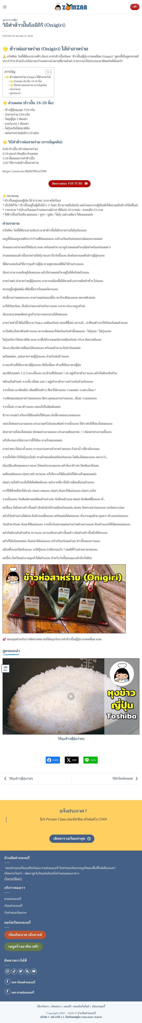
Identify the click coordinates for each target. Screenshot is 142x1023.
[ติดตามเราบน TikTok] (14, 972)
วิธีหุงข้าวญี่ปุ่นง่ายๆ (71, 739)
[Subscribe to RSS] (27, 972)
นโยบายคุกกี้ (98, 1006)
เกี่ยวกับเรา (43, 1006)
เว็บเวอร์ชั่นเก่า (13, 878)
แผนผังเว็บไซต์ (81, 1006)
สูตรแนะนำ (15, 93)
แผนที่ (67, 1006)
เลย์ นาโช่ (55, 1017)
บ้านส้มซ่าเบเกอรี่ (86, 1013)
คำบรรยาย (15, 89)
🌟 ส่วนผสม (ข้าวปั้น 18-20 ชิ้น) (26, 81)
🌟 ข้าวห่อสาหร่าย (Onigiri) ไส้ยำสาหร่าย (28, 77)
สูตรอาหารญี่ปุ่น (10, 20)
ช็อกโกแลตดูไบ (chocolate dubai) (83, 1017)
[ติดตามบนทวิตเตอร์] (21, 972)
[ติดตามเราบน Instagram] (8, 972)
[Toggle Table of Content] (47, 72)
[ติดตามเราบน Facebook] (8, 982)
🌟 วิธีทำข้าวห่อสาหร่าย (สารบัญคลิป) (28, 85)
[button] (5, 7)
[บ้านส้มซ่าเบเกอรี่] (71, 7)
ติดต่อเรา (56, 1006)
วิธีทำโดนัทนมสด (123, 778)
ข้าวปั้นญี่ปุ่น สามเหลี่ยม (80, 639)
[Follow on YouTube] (34, 972)
